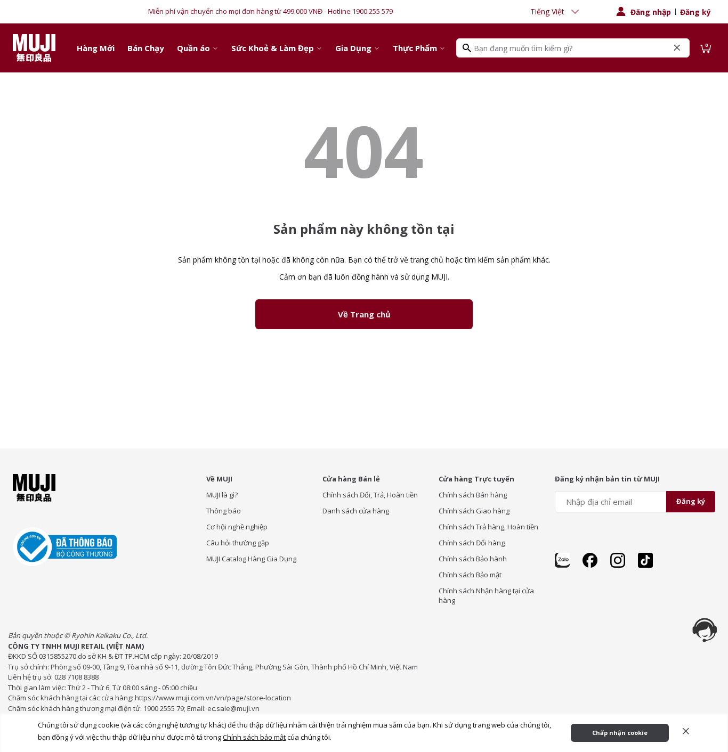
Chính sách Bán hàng (473, 495)
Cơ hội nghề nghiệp (237, 527)
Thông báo (223, 511)
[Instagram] (617, 560)
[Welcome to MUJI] (34, 48)
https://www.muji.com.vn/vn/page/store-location (213, 697)
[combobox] (556, 11)
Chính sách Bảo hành (473, 558)
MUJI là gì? (222, 495)
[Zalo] (562, 560)
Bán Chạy (145, 48)
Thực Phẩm (415, 48)
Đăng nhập (650, 12)
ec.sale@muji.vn (233, 708)
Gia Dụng (353, 48)
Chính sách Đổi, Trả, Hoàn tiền (370, 495)
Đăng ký (695, 12)
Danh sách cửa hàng (355, 511)
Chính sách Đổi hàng (472, 542)
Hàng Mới (96, 48)
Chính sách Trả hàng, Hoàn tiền (488, 527)
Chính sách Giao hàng (474, 511)
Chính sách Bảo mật (470, 574)
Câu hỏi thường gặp (237, 542)
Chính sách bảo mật (254, 737)
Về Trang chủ (364, 314)
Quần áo (193, 48)
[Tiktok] (645, 560)
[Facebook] (590, 560)
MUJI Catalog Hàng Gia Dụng (251, 558)
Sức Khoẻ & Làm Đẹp (272, 48)
